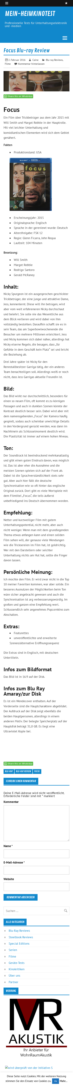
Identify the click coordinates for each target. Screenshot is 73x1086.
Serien (13, 950)
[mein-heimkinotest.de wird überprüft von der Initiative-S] (29, 1068)
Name (8, 846)
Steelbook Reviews (21, 937)
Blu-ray (9, 771)
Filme (8, 63)
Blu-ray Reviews (54, 60)
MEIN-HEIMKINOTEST (30, 14)
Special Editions (19, 944)
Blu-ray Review (23, 771)
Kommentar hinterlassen (31, 63)
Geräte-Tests (16, 963)
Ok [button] (55, 1081)
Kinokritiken (16, 969)
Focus (37, 771)
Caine (35, 60)
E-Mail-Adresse (14, 862)
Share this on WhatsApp (20, 96)
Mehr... (64, 1081)
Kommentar (11, 801)
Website (9, 879)
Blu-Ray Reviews (19, 931)
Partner (13, 982)
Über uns (14, 975)
